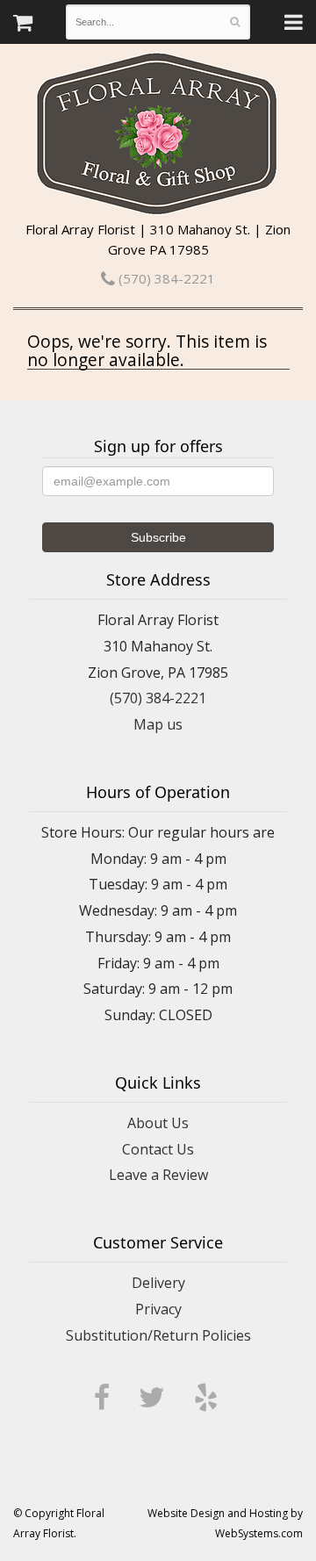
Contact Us (158, 1149)
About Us (158, 1123)
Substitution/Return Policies (158, 1335)
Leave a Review (158, 1174)
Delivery (158, 1282)
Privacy (158, 1309)
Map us (158, 724)
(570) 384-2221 (165, 278)
